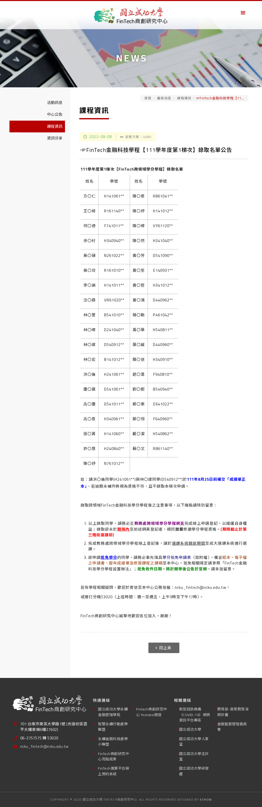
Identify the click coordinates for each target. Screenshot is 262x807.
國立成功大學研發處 (194, 771)
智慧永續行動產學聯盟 (113, 726)
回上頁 (165, 648)
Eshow (206, 799)
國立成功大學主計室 (194, 756)
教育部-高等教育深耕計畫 (233, 712)
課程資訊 (183, 98)
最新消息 (164, 98)
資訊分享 (54, 138)
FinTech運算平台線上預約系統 (113, 771)
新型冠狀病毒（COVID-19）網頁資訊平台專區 (194, 715)
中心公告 (54, 114)
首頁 (147, 98)
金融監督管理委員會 (232, 726)
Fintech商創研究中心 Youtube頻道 (151, 712)
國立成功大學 (190, 729)
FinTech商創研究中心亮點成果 (113, 756)
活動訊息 (54, 102)
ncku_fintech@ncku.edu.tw (44, 747)
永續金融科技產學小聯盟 (113, 741)
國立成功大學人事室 (194, 741)
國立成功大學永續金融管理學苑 (113, 712)
